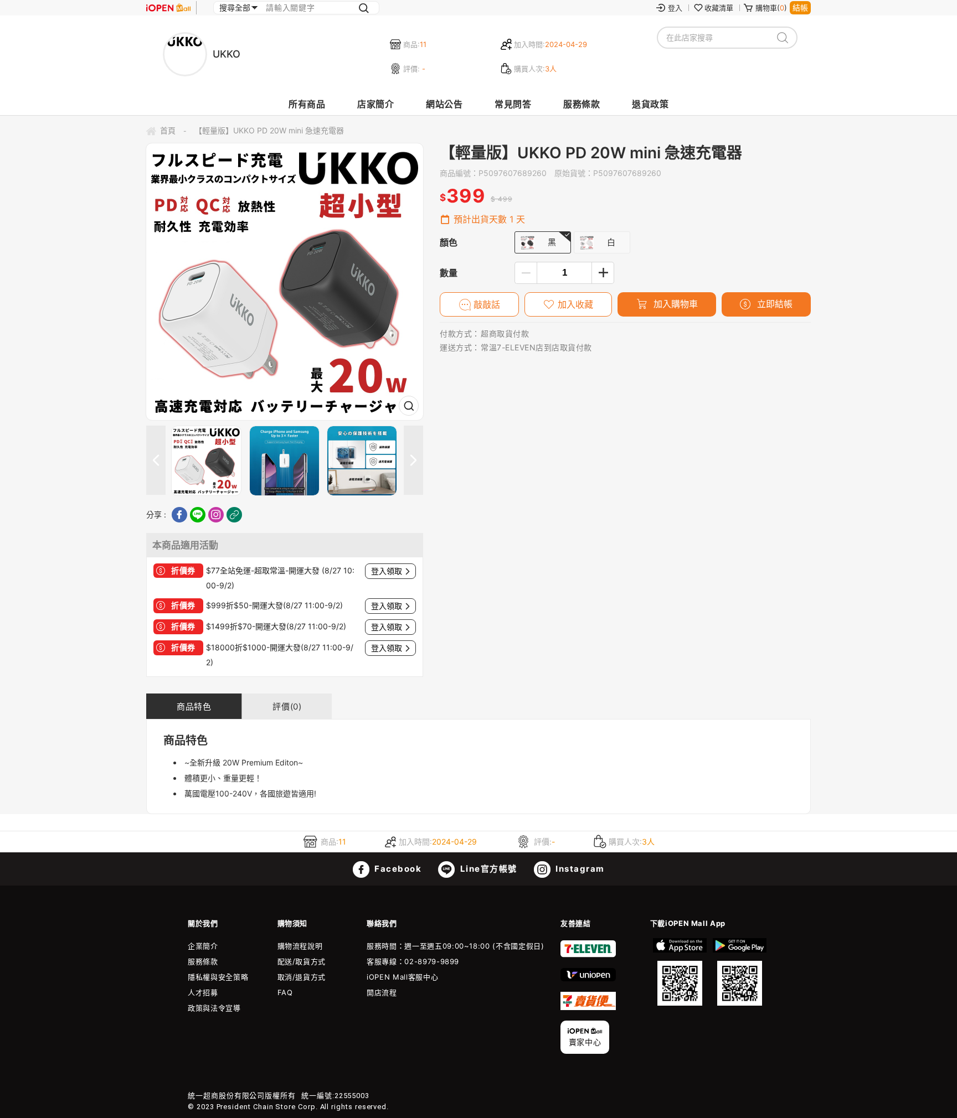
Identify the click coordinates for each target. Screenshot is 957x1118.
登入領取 (386, 571)
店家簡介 (375, 104)
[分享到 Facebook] (179, 514)
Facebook (397, 868)
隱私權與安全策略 (218, 976)
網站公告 (444, 104)
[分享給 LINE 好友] (197, 514)
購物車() (771, 7)
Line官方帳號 (487, 868)
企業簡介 (203, 945)
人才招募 (203, 992)
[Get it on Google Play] (739, 972)
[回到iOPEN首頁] (168, 7)
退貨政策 (650, 104)
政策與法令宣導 (214, 1007)
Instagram (579, 868)
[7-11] (588, 954)
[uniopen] (588, 978)
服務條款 (581, 104)
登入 (675, 7)
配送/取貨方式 (301, 961)
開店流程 (382, 992)
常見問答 (513, 104)
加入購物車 (674, 303)
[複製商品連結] (234, 514)
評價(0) (286, 706)
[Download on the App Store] (680, 972)
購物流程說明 (300, 945)
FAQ (285, 992)
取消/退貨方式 (301, 976)
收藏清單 (718, 7)
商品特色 (194, 706)
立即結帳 (773, 303)
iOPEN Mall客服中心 (402, 976)
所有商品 (307, 104)
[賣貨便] (588, 1007)
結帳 (800, 7)
